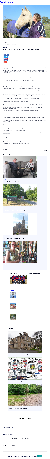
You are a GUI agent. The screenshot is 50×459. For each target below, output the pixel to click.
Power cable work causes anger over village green (18, 408)
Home (6, 40)
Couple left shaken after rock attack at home (12, 181)
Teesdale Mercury (6, 2)
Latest (5, 179)
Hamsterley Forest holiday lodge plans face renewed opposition (15, 210)
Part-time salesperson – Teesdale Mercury (16, 381)
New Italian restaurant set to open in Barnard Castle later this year (21, 354)
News (6, 42)
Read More (12, 290)
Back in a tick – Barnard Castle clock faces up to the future (15, 238)
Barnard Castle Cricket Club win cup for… (18, 287)
